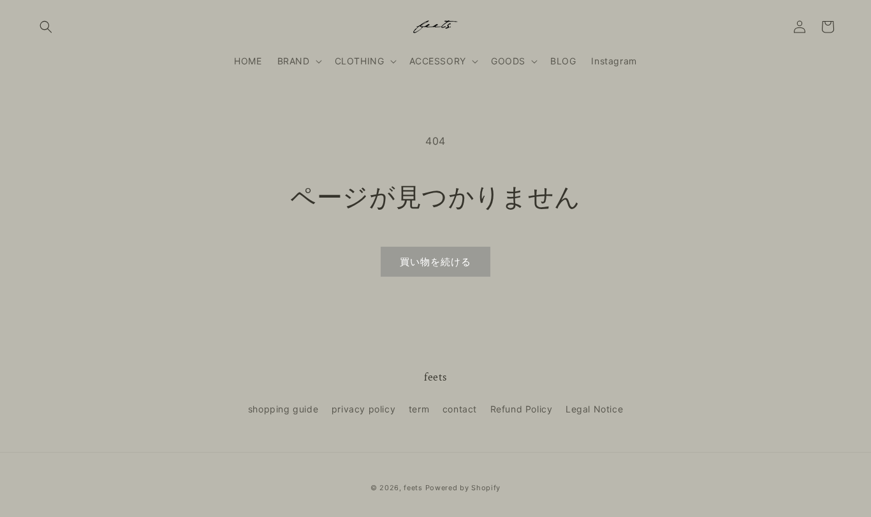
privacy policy (363, 409)
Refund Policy (521, 409)
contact (460, 409)
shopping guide (283, 409)
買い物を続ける (435, 262)
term (419, 409)
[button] (46, 27)
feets (413, 487)
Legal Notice (594, 409)
